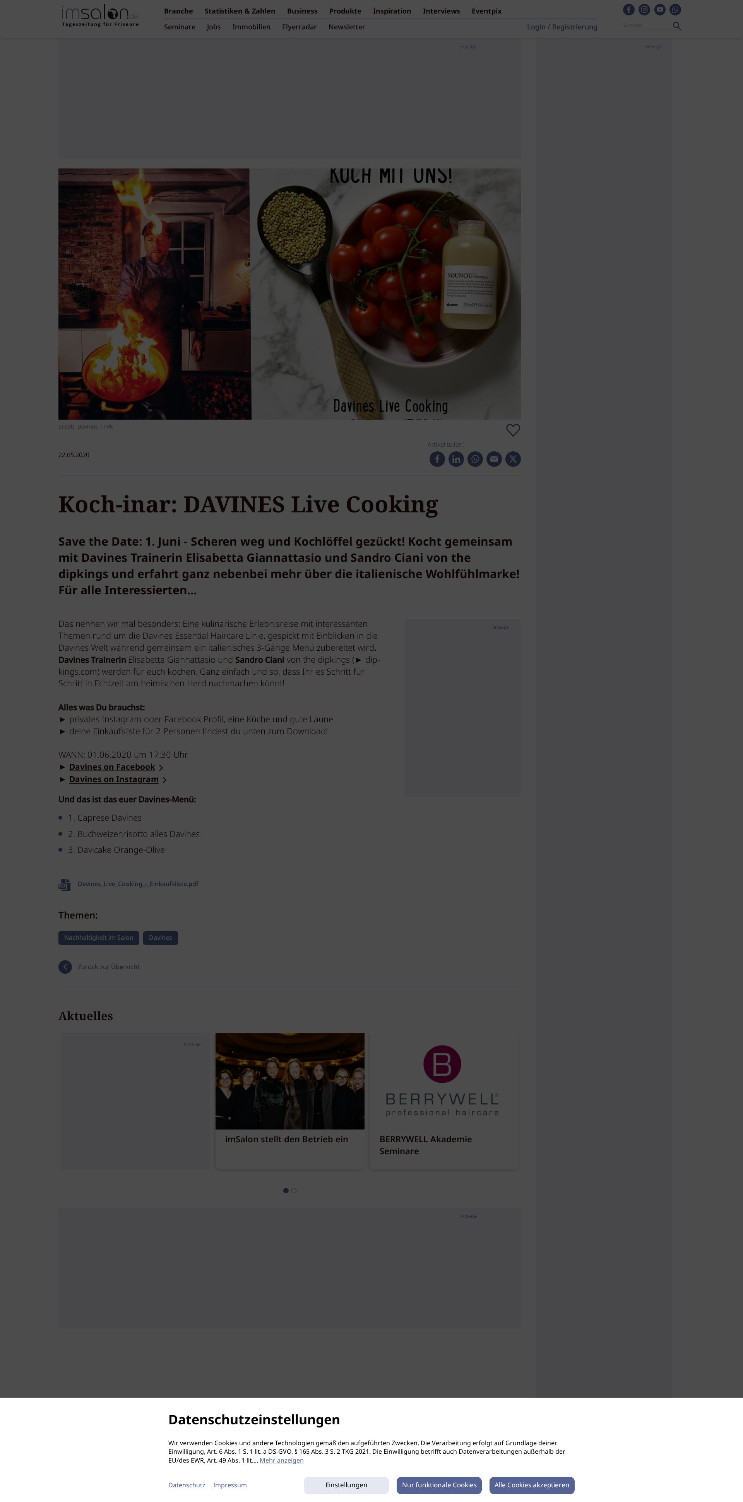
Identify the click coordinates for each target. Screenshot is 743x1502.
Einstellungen (346, 1485)
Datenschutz (186, 1485)
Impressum (230, 1485)
